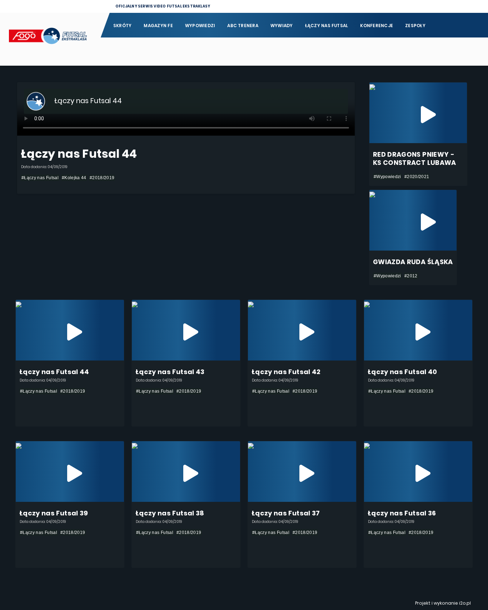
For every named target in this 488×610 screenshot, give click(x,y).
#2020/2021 (416, 176)
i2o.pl (465, 603)
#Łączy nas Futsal (40, 177)
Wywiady (281, 25)
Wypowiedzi (200, 25)
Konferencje (376, 25)
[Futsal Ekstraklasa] (50, 39)
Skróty (122, 25)
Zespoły (415, 25)
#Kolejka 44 (74, 177)
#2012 (411, 275)
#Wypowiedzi (387, 176)
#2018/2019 (102, 177)
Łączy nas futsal (326, 25)
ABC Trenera (242, 25)
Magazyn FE (158, 25)
